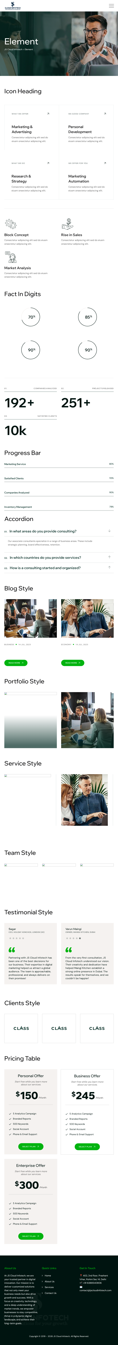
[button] (59, 531)
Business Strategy (87, 741)
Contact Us (50, 1293)
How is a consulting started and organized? (42, 568)
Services (49, 1287)
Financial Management (79, 831)
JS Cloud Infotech (61, 1336)
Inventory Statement (30, 741)
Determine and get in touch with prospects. (28, 652)
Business (9, 644)
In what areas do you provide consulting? (40, 531)
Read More (15, 663)
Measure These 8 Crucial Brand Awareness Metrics (83, 652)
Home (48, 1275)
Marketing (87, 737)
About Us (49, 1281)
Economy (66, 644)
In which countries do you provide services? (42, 557)
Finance (30, 737)
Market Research (18, 831)
